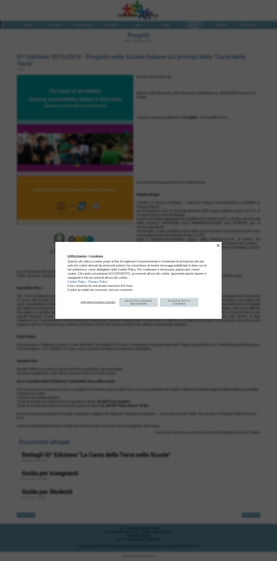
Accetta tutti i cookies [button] (179, 302)
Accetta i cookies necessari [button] (138, 302)
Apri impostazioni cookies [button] (98, 302)
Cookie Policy (77, 281)
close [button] (218, 245)
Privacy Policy (97, 281)
